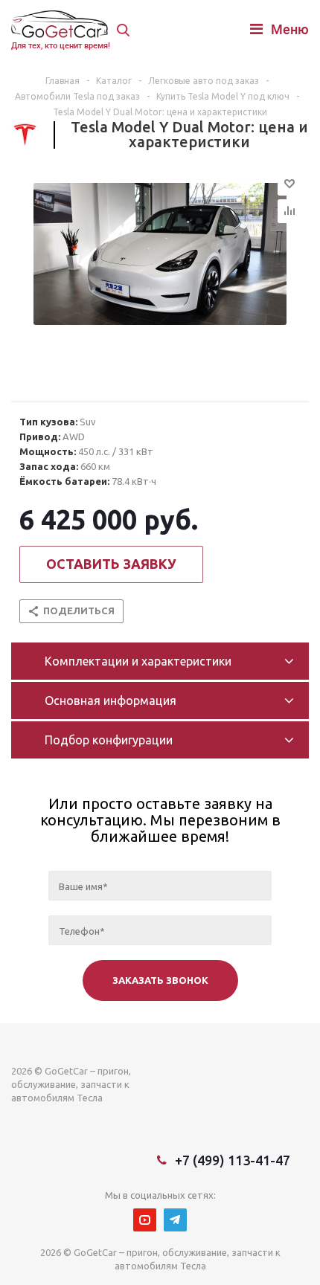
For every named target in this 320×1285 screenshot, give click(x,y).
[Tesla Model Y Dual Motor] (160, 279)
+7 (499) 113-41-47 (232, 1160)
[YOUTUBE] (144, 1219)
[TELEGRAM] (175, 1219)
